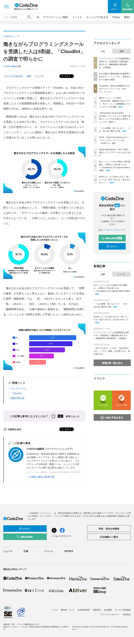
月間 (121, 51)
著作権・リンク (68, 609)
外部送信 (127, 614)
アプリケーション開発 (55, 17)
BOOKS (69, 551)
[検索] (29, 17)
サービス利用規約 (123, 609)
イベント (48, 551)
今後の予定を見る (114, 417)
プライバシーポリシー (110, 614)
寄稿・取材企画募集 (109, 528)
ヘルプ (55, 609)
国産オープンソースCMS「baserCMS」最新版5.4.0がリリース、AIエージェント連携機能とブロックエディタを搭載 (114, 102)
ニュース (39, 76)
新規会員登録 (113, 238)
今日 (103, 51)
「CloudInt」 (17, 393)
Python (116, 17)
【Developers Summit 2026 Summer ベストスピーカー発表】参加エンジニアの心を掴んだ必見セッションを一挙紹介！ (114, 117)
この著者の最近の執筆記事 (40, 476)
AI (38, 17)
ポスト (67, 75)
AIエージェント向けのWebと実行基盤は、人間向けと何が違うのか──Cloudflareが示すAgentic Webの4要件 (114, 166)
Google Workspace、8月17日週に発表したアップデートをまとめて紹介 (114, 152)
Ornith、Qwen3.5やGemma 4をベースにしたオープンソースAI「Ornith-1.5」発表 (114, 140)
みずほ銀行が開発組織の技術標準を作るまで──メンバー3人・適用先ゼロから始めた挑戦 (114, 76)
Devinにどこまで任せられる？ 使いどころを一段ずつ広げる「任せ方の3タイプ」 (114, 179)
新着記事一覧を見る (112, 362)
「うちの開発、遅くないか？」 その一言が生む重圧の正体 (114, 129)
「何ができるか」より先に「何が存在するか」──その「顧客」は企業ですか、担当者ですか (112, 351)
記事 (103, 274)
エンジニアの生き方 (97, 17)
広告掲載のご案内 (109, 536)
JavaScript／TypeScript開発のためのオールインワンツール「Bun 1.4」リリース (114, 88)
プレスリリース (19, 388)
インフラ (77, 17)
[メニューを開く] (6, 6)
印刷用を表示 (14, 429)
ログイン (114, 246)
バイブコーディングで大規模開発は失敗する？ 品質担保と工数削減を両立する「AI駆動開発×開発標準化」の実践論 (114, 63)
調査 (29, 76)
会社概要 (108, 609)
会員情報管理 (84, 609)
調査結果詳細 (17, 398)
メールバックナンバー (114, 229)
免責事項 (97, 609)
